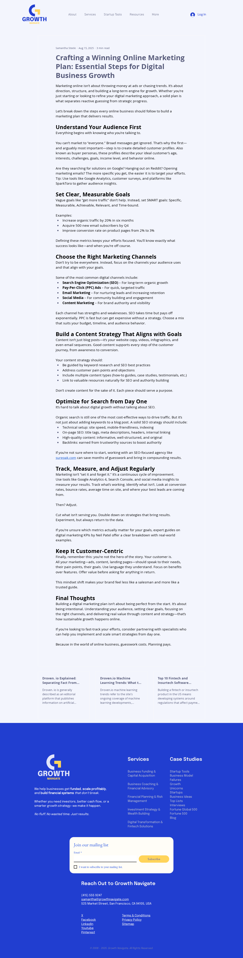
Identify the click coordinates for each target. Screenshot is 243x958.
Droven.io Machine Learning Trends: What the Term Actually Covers (121, 680)
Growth (175, 784)
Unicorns (176, 788)
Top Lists (176, 801)
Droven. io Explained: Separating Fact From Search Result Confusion (61, 680)
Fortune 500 (178, 813)
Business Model (181, 775)
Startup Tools (179, 771)
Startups (176, 792)
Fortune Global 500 (183, 809)
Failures (175, 780)
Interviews (177, 805)
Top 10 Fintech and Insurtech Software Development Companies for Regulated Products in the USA (178, 680)
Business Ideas (181, 796)
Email (78, 852)
